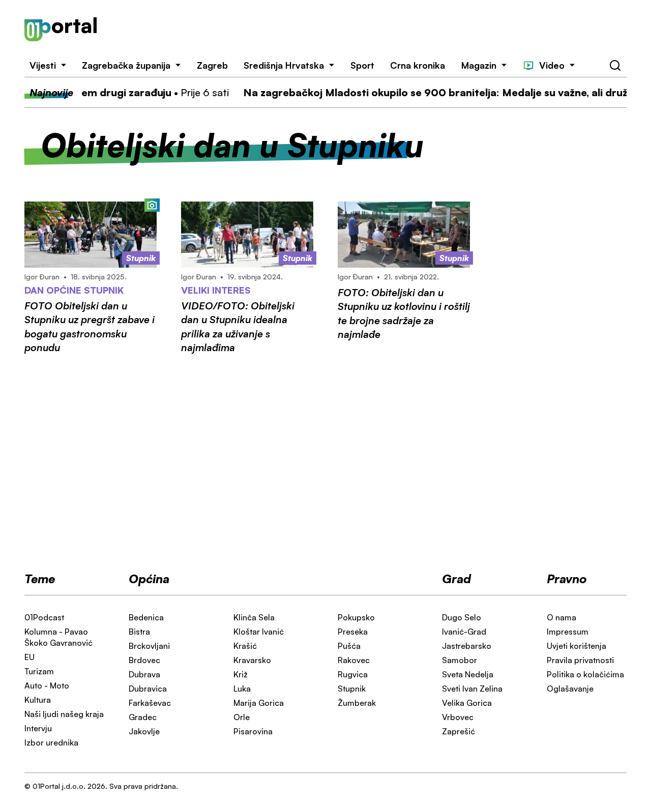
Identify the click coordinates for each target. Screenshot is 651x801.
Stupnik (352, 688)
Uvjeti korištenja (576, 646)
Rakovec (354, 660)
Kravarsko (252, 660)
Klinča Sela (254, 617)
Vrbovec (458, 717)
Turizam (39, 671)
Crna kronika (417, 65)
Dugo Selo (461, 617)
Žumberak (357, 703)
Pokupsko (356, 617)
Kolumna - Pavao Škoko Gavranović (58, 637)
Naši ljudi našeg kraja (64, 714)
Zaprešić (458, 731)
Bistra (139, 631)
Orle (241, 717)
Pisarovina (253, 731)
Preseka (353, 631)
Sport (362, 65)
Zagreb (212, 65)
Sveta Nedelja (467, 674)
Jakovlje (144, 731)
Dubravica (148, 688)
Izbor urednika (51, 742)
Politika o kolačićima (585, 674)
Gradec (143, 717)
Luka (242, 688)
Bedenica (146, 617)
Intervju (38, 728)
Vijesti (42, 65)
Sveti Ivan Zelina (472, 688)
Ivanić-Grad (464, 631)
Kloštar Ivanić (258, 631)
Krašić (245, 646)
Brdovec (144, 660)
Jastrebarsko (466, 646)
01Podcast (44, 617)
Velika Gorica (467, 703)
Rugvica (353, 674)
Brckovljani (149, 646)
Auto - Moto (46, 685)
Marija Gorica (258, 703)
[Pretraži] (615, 65)
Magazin (478, 65)
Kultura (37, 700)
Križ (240, 674)
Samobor (459, 660)
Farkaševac (150, 703)
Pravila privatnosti (580, 660)
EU (29, 657)
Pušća (349, 646)
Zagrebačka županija (126, 65)
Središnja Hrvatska (284, 65)
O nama (561, 617)
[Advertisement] (374, 29)
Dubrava (144, 674)
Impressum (567, 631)
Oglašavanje (570, 688)
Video (552, 65)
